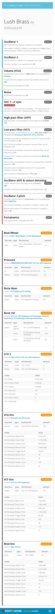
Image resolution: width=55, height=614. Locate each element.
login (20, 5)
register (12, 5)
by (31, 611)
